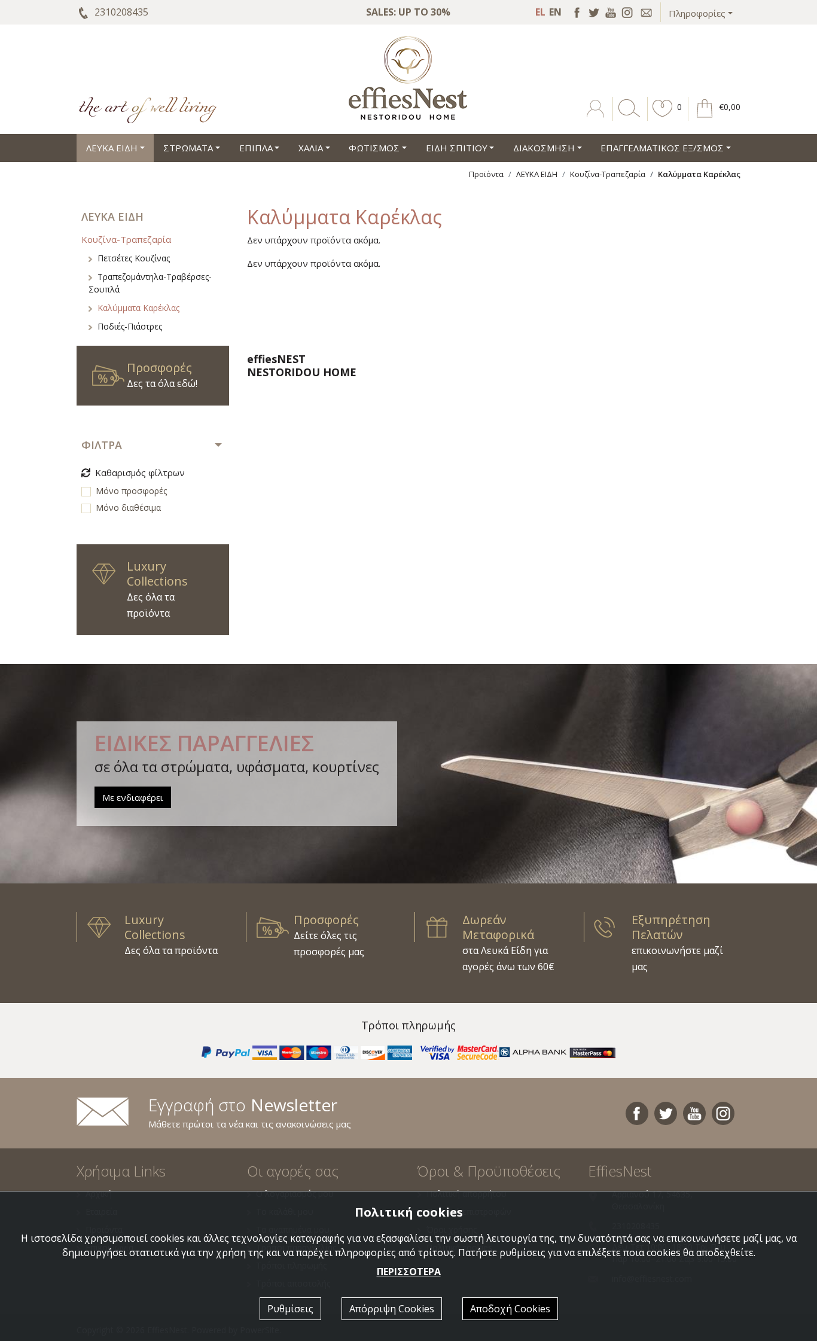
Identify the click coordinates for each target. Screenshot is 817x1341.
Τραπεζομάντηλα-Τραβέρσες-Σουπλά (150, 283)
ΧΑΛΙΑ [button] (310, 148)
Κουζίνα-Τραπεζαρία (607, 174)
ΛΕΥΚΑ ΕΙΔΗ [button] (112, 148)
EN (555, 12)
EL (540, 12)
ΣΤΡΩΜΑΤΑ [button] (188, 148)
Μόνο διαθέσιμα (128, 507)
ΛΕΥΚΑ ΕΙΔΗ (536, 174)
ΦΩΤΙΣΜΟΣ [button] (374, 148)
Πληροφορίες (697, 13)
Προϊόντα (486, 174)
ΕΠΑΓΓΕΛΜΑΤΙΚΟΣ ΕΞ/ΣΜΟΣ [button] (662, 148)
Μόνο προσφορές (131, 490)
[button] (663, 117)
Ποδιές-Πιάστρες (129, 326)
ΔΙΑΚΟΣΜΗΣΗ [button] (544, 148)
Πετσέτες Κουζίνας (133, 258)
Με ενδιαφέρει (132, 797)
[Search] (626, 117)
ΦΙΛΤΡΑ (101, 445)
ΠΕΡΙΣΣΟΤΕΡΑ (409, 1271)
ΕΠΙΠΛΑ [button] (256, 148)
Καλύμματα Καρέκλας (138, 307)
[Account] (596, 117)
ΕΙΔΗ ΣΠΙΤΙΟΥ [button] (456, 148)
